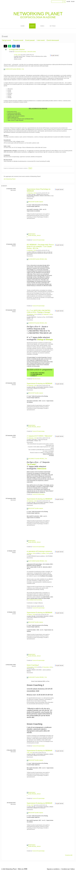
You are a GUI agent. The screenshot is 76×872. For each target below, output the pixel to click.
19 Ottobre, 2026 (31, 614)
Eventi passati (30, 40)
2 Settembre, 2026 (31, 193)
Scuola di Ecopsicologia (20, 51)
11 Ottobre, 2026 (45, 553)
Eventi (4, 186)
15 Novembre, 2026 (47, 667)
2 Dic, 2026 (30, 752)
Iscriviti (68, 1)
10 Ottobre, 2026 (31, 553)
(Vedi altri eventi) (31, 51)
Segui (30, 168)
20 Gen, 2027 (30, 805)
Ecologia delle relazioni (17, 49)
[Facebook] (18, 46)
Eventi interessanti (53, 40)
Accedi (72, 1)
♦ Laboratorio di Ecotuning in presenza (39, 551)
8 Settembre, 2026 (31, 250)
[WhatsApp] (9, 46)
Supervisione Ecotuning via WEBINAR (39, 383)
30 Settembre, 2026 (32, 501)
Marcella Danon (36, 378)
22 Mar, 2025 (17, 54)
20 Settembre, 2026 (47, 314)
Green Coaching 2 (33, 665)
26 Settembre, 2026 (32, 438)
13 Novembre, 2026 (32, 667)
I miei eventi (41, 40)
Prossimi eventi (18, 40)
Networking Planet (38, 13)
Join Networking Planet (9, 179)
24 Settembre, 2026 (32, 385)
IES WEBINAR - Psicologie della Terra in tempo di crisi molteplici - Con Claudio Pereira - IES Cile (40, 246)
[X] (5, 46)
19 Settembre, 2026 (32, 314)
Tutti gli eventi (6, 40)
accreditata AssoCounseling (35, 600)
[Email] (14, 46)
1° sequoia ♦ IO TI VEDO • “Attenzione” (39, 436)
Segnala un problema (53, 869)
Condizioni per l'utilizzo (68, 869)
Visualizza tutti (68, 855)
